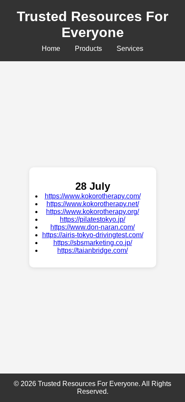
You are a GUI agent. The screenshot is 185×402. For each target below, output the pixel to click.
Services (130, 48)
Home (51, 48)
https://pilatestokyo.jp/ (92, 219)
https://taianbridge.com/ (92, 250)
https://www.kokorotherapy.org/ (92, 211)
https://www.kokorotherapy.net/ (92, 203)
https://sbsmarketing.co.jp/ (92, 242)
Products (88, 48)
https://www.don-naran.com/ (92, 227)
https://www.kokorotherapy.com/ (93, 196)
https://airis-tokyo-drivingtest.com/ (92, 235)
